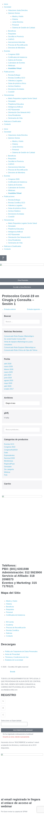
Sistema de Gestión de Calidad (23, 28)
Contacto (7, 124)
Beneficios (12, 31)
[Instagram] (15, 558)
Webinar (7, 472)
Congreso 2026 (13, 54)
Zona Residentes (14, 115)
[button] (22, 730)
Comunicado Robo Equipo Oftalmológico (19, 336)
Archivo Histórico (14, 86)
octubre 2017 (9, 389)
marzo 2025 (8, 372)
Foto (5, 475)
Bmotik (12, 672)
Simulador (12, 101)
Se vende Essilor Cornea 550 (14, 339)
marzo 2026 (8, 366)
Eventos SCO (9, 444)
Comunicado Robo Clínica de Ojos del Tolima (20, 350)
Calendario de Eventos (16, 63)
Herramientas (9, 95)
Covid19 (11, 92)
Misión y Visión (17, 16)
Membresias (8, 461)
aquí (10, 748)
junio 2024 (8, 378)
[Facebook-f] (4, 558)
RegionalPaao (9, 464)
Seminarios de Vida (15, 118)
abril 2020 (7, 386)
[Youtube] (21, 558)
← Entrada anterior (9, 309)
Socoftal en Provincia (16, 36)
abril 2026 (7, 364)
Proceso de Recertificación (18, 45)
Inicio (6, 4)
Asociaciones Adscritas (16, 42)
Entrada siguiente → (34, 309)
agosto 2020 (8, 380)
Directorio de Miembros (16, 48)
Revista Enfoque (14, 75)
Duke (6, 452)
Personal (15, 25)
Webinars (11, 65)
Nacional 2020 (9, 458)
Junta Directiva (17, 22)
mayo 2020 (8, 383)
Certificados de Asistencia (17, 57)
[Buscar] (37, 322)
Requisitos (12, 34)
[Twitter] (10, 558)
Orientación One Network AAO (19, 112)
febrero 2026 (8, 369)
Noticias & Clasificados (12, 121)
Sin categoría (9, 469)
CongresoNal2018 (10, 450)
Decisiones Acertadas (16, 89)
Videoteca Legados (15, 80)
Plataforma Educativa (16, 104)
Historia (15, 19)
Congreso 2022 (9, 447)
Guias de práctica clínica (17, 83)
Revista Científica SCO (16, 78)
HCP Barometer (14, 110)
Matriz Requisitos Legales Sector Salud (22, 98)
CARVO (11, 39)
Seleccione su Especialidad (11, 720)
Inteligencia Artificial (15, 107)
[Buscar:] (22, 322)
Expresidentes (9, 455)
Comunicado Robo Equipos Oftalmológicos (20, 347)
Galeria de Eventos (15, 60)
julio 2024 (7, 375)
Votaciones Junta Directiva (18, 10)
